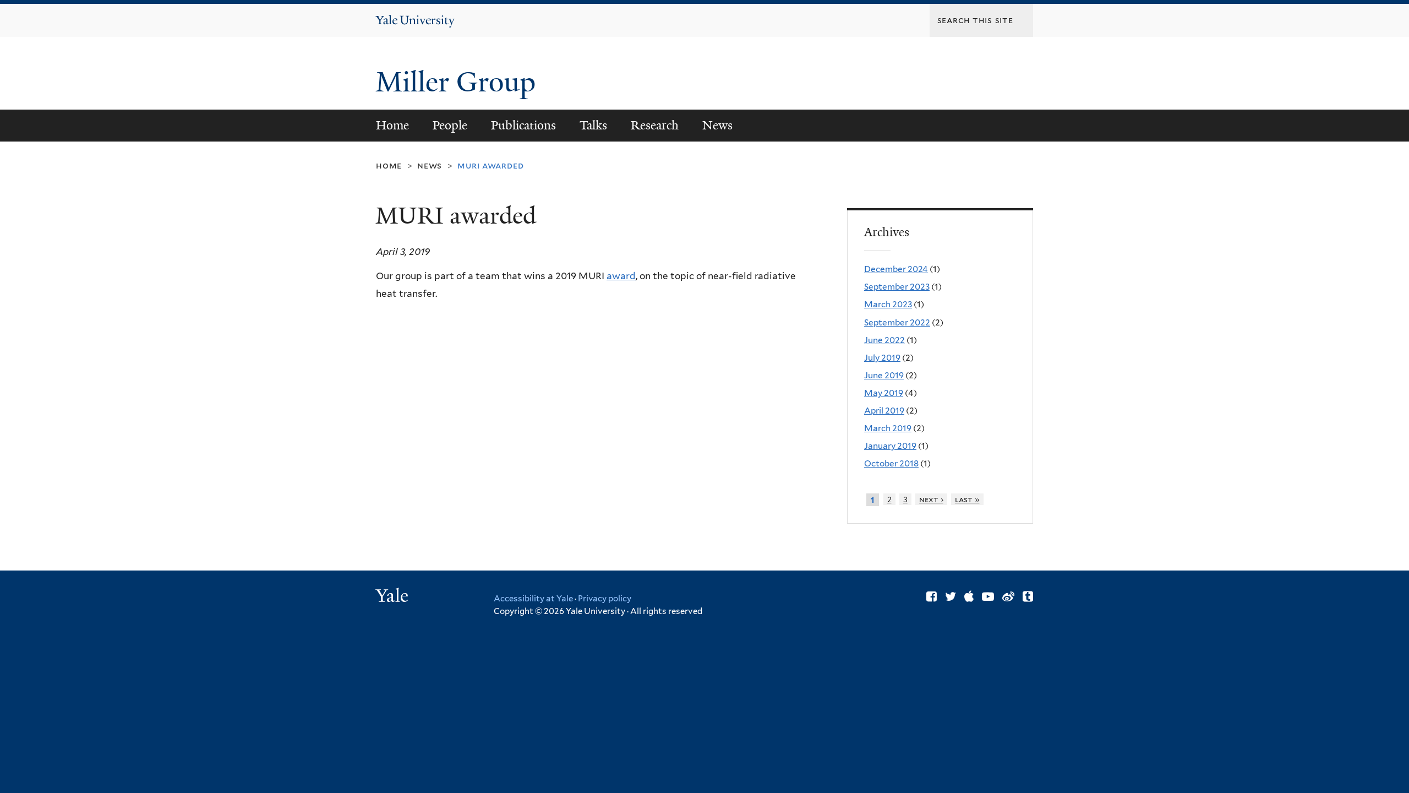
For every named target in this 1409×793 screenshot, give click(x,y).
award (621, 275)
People (450, 125)
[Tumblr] (1028, 596)
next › (931, 499)
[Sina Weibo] (1008, 596)
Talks (593, 125)
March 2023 (888, 304)
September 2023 (897, 286)
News (717, 125)
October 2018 (891, 463)
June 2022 (884, 340)
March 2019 (887, 428)
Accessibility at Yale (533, 599)
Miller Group (459, 82)
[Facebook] (931, 596)
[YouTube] (988, 596)
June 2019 (884, 375)
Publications (523, 125)
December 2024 (896, 269)
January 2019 (890, 446)
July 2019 (882, 357)
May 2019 (883, 393)
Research (655, 125)
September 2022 (897, 322)
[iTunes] (969, 596)
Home (392, 125)
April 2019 (884, 410)
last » (967, 499)
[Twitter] (950, 596)
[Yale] (393, 597)
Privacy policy (604, 599)
